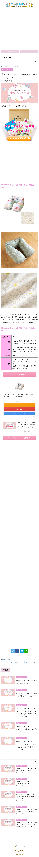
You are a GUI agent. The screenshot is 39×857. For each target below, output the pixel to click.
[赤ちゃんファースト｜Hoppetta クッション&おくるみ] (22, 651)
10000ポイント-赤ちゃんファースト (12, 662)
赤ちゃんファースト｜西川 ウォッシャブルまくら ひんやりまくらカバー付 (26, 796)
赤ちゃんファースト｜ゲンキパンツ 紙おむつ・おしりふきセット (26, 696)
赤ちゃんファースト (10, 51)
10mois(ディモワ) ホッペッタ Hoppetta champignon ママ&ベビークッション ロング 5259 (19, 395)
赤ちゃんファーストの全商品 (19, 438)
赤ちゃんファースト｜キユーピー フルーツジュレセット (26, 769)
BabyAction (20, 850)
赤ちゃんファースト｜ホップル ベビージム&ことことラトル (26, 810)
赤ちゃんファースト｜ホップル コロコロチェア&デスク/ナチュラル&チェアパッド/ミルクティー (26, 825)
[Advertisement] (19, 29)
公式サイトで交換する (18, 374)
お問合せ (17, 846)
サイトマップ (9, 846)
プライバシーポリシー (27, 846)
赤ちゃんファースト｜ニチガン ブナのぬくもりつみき (26, 782)
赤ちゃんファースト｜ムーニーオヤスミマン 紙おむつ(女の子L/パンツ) (26, 729)
